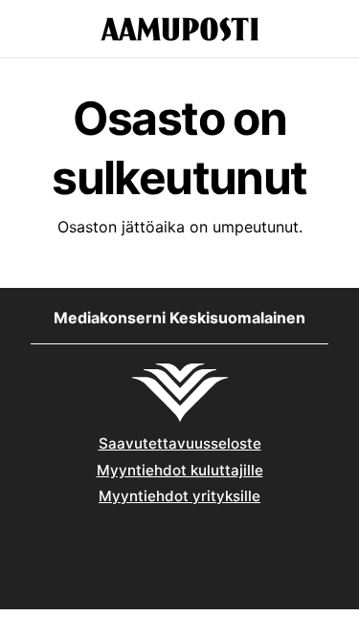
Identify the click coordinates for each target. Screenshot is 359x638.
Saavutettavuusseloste (180, 443)
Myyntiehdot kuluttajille (180, 470)
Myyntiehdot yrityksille (179, 496)
